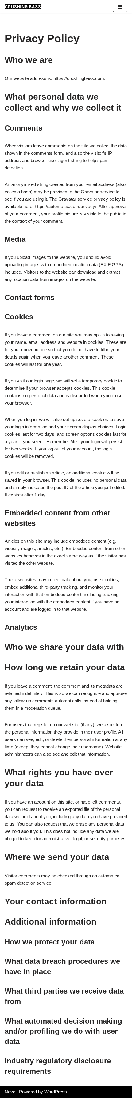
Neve (10, 1091)
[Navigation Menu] (120, 7)
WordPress (55, 1091)
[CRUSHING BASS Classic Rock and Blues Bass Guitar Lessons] (23, 6)
